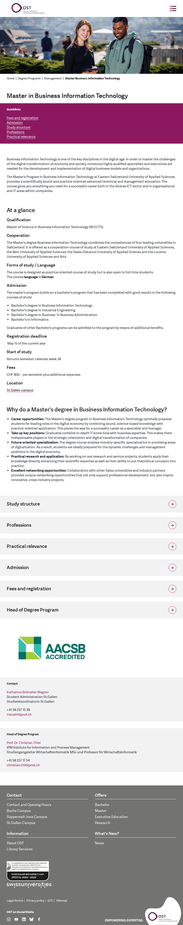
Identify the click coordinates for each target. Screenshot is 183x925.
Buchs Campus (19, 810)
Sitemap (61, 901)
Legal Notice (15, 901)
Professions (15, 132)
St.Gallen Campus (21, 822)
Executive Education (111, 816)
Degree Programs (29, 78)
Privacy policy (35, 901)
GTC (50, 901)
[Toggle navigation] (173, 8)
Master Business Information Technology (92, 78)
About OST (15, 843)
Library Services (20, 849)
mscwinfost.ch (19, 714)
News (99, 843)
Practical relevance (21, 136)
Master (100, 810)
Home (11, 78)
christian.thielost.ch (23, 765)
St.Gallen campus (20, 390)
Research (102, 822)
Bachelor (102, 804)
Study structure (18, 127)
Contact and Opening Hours (29, 804)
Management (53, 78)
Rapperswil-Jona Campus (27, 816)
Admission (15, 122)
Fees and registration (22, 118)
